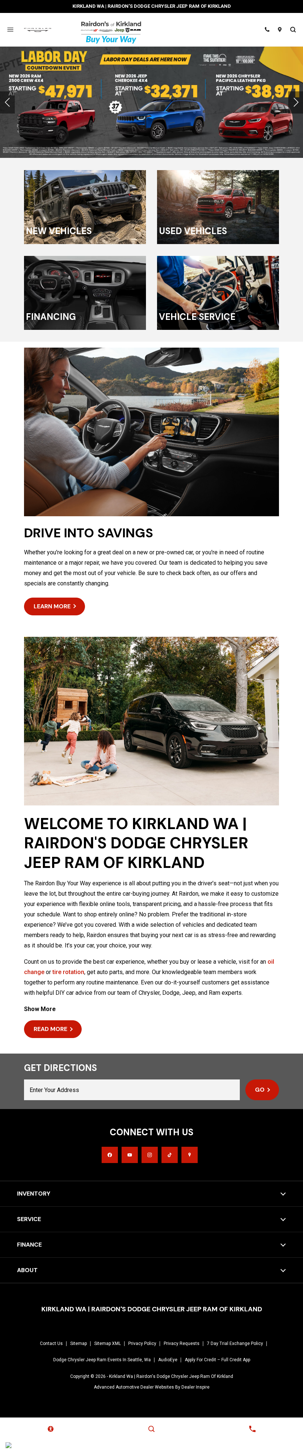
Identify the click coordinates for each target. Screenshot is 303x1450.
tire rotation (68, 972)
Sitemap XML (107, 1343)
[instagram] (150, 1155)
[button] (7, 102)
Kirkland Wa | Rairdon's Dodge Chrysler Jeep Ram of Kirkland (171, 1376)
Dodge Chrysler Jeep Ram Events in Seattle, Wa (102, 1359)
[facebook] (110, 1155)
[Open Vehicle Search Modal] (292, 29)
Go (260, 1090)
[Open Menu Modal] (10, 29)
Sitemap (78, 1343)
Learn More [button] (52, 606)
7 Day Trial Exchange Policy (235, 1343)
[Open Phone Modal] (267, 29)
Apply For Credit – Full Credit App (217, 1359)
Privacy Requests (182, 1343)
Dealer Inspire (195, 1387)
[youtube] (130, 1155)
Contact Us (51, 1343)
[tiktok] (169, 1155)
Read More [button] (50, 1029)
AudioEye (167, 1359)
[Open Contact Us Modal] (252, 1429)
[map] (189, 1155)
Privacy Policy (142, 1343)
